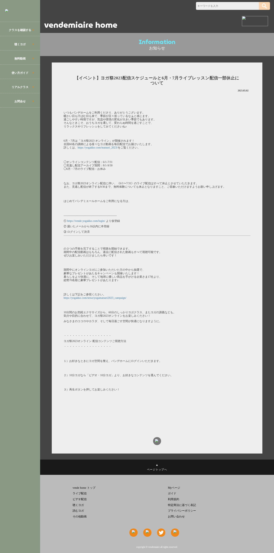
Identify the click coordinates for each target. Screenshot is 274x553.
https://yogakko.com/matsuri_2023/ (98, 147)
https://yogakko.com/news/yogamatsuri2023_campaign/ (95, 297)
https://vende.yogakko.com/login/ (85, 220)
